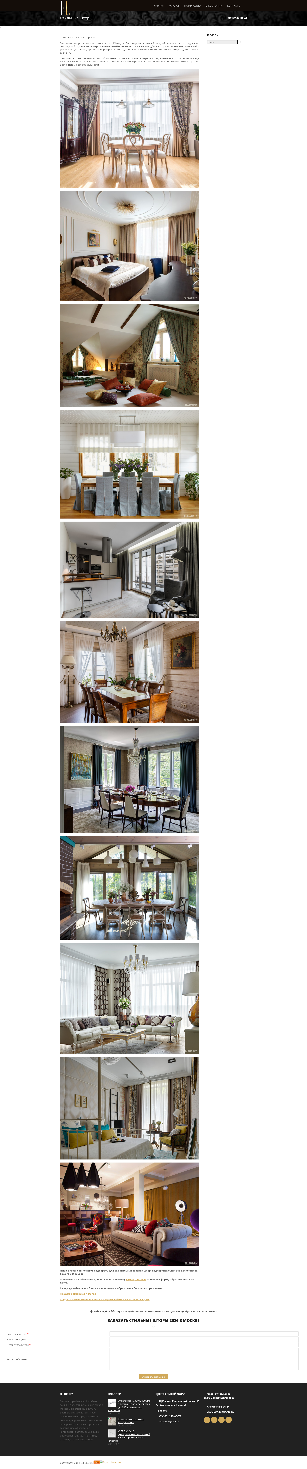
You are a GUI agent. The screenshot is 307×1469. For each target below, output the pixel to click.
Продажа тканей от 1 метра (78, 1293)
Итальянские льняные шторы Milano (131, 1420)
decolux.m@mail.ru (169, 1421)
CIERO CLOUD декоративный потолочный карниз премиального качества (129, 1435)
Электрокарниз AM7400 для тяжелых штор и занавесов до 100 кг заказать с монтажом (129, 1405)
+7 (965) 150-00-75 (170, 1416)
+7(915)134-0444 (136, 1279)
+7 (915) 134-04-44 (218, 1406)
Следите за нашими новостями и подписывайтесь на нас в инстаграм (105, 1299)
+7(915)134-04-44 (236, 18)
